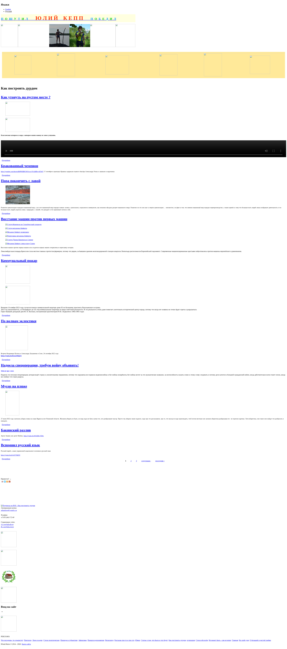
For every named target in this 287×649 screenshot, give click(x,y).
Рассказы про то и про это (124, 640)
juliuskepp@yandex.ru (9, 510)
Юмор (137, 640)
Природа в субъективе (69, 640)
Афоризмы (82, 640)
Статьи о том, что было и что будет (154, 640)
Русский (8, 11)
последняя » (160, 461)
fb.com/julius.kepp (7, 527)
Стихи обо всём (202, 640)
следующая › (146, 461)
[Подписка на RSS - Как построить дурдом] (18, 506)
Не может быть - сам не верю (220, 640)
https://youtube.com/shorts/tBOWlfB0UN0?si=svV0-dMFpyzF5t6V (22, 171)
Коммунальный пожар (19, 261)
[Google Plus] (9, 481)
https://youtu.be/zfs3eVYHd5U (10, 455)
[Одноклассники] (7, 481)
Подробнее (6, 160)
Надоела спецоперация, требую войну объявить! (40, 365)
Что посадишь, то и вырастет (12, 640)
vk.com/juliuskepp (7, 524)
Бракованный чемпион (19, 166)
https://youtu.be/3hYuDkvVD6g (34, 436)
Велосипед (109, 640)
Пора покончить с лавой (20, 181)
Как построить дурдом (177, 640)
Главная (235, 640)
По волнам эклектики (18, 321)
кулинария (191, 640)
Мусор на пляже (14, 386)
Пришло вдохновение (96, 640)
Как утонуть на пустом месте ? (25, 97)
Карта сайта (26, 644)
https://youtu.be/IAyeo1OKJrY (11, 356)
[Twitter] (5, 481)
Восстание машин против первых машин (34, 219)
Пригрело (28, 640)
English (8, 9)
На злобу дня (244, 640)
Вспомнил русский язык (20, 445)
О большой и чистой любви (260, 640)
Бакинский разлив (16, 430)
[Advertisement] (42, 468)
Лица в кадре (37, 640)
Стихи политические (51, 640)
